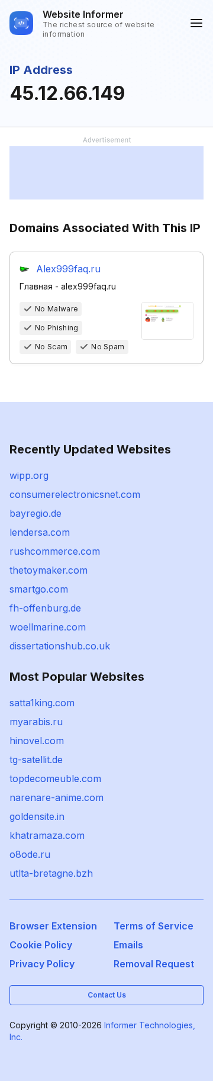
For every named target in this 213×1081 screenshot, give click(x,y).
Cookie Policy (40, 945)
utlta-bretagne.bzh (51, 873)
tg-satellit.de (36, 759)
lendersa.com (39, 532)
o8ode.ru (29, 854)
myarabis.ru (36, 722)
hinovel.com (36, 741)
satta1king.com (42, 703)
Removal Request (154, 964)
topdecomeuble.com (55, 778)
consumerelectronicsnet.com (74, 494)
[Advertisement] (106, 172)
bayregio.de (35, 513)
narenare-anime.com (56, 797)
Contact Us (107, 994)
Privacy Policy (42, 964)
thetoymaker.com (48, 570)
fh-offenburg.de (45, 608)
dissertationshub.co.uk (59, 646)
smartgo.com (38, 589)
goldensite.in (36, 816)
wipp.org (29, 475)
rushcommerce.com (54, 551)
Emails (128, 945)
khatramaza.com (47, 835)
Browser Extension (53, 926)
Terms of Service (153, 926)
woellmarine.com (47, 627)
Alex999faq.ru (68, 269)
